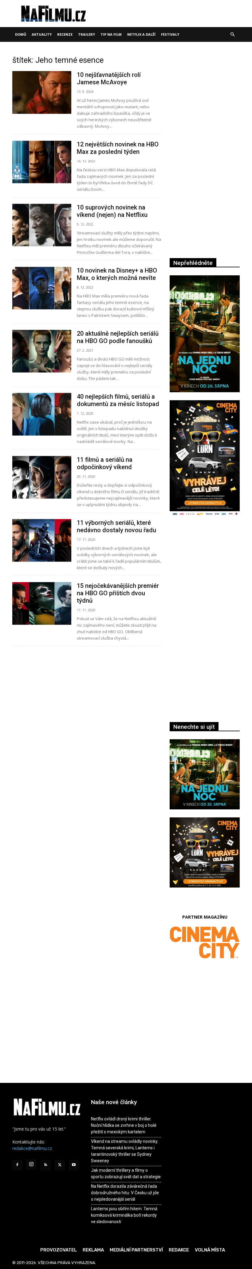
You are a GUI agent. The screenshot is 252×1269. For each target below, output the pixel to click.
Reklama (93, 1250)
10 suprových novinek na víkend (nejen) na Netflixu (112, 211)
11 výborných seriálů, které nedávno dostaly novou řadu (116, 526)
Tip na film (111, 34)
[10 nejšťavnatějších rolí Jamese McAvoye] (41, 92)
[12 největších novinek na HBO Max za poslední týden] (41, 162)
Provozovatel (58, 1250)
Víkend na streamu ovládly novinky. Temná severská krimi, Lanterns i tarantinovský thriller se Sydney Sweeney (124, 1151)
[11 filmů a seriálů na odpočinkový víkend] (41, 477)
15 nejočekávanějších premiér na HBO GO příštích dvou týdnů (118, 593)
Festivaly (170, 34)
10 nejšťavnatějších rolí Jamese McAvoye (109, 78)
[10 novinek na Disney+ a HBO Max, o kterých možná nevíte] (41, 288)
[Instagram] (31, 1164)
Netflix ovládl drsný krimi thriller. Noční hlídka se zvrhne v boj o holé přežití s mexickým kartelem (123, 1125)
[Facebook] (17, 1165)
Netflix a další (141, 34)
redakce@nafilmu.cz (32, 1148)
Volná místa (210, 1250)
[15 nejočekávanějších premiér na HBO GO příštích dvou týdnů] (41, 603)
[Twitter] (60, 1165)
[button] (232, 35)
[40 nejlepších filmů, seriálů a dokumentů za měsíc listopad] (41, 414)
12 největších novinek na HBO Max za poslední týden (118, 148)
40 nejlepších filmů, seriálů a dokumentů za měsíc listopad (118, 400)
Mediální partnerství (136, 1250)
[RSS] (45, 1165)
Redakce (179, 1250)
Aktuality (42, 34)
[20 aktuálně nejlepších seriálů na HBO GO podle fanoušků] (41, 351)
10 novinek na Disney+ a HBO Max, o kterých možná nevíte (117, 274)
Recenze (65, 34)
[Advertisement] (205, 580)
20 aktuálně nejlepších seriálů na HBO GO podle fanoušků (118, 337)
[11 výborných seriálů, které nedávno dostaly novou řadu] (41, 540)
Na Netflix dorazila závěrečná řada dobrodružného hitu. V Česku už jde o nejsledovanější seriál (125, 1193)
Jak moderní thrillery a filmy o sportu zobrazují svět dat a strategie (126, 1173)
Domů (20, 34)
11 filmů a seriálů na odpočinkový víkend (104, 463)
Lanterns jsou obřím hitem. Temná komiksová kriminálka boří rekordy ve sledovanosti (124, 1215)
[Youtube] (74, 1165)
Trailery (86, 34)
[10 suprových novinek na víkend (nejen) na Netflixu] (41, 225)
